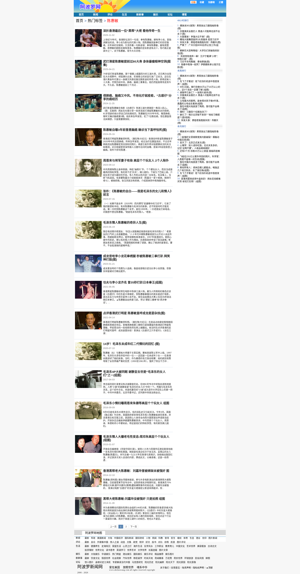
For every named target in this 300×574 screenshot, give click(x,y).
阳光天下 (170, 562)
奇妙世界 (178, 558)
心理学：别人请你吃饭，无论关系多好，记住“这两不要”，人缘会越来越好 (198, 146)
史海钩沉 (106, 546)
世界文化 (99, 550)
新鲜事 (140, 14)
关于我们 (164, 567)
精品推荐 (159, 554)
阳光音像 (191, 562)
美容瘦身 (201, 546)
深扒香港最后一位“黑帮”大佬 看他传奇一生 (131, 30)
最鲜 (87, 558)
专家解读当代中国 (121, 562)
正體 (221, 2)
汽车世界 (127, 558)
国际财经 (139, 538)
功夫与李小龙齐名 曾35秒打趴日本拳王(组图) (133, 282)
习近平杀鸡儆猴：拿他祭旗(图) (195, 61)
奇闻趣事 (159, 558)
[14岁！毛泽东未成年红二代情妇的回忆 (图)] (88, 351)
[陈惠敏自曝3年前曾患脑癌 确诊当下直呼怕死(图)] (88, 137)
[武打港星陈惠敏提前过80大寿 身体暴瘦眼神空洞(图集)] (88, 69)
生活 (124, 14)
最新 (87, 538)
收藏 (202, 2)
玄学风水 (148, 546)
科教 (160, 538)
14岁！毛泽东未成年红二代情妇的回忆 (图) (131, 344)
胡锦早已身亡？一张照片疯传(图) (196, 92)
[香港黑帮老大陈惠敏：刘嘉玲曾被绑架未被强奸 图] (88, 478)
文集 (129, 542)
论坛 (170, 14)
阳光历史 (149, 562)
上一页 (113, 526)
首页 (81, 14)
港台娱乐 (127, 554)
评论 (110, 14)
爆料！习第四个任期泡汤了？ (194, 112)
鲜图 (208, 558)
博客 (184, 14)
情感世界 (106, 558)
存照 (166, 542)
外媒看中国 (102, 542)
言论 (93, 542)
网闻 (154, 538)
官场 (167, 538)
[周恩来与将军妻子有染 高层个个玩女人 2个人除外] (88, 168)
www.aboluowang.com (119, 570)
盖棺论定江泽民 (103, 562)
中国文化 (180, 546)
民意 (173, 542)
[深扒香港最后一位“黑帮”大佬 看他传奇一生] (88, 38)
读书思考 (110, 550)
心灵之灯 (127, 546)
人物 (148, 538)
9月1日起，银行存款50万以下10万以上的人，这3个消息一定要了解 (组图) (198, 88)
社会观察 (116, 558)
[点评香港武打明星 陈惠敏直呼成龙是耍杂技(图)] (88, 321)
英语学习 (121, 550)
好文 (148, 542)
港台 (198, 538)
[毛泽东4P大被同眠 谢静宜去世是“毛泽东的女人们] (88, 379)
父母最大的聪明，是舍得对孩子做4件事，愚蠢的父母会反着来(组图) (198, 102)
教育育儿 (169, 546)
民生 (173, 538)
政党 (135, 542)
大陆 (110, 538)
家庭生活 (116, 546)
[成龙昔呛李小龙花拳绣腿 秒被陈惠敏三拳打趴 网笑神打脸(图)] (88, 263)
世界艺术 (131, 550)
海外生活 (137, 546)
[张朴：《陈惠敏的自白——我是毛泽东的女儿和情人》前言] (88, 199)
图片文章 (163, 550)
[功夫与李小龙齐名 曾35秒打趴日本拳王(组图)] (88, 290)
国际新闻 (129, 538)
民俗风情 (199, 558)
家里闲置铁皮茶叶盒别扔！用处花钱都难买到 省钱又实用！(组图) (198, 180)
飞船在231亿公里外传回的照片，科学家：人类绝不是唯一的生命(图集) (199, 157)
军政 (93, 538)
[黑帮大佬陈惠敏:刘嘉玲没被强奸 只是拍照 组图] (88, 506)
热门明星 (116, 554)
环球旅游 (188, 558)
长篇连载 (152, 550)
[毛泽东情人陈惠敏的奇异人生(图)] (88, 230)
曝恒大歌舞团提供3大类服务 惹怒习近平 (199, 39)
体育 (185, 538)
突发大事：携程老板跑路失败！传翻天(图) (200, 42)
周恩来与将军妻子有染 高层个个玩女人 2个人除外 (136, 160)
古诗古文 (212, 546)
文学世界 (142, 550)
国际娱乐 (137, 554)
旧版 (193, 2)
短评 (141, 542)
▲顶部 (209, 567)
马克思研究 (137, 562)
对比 (160, 542)
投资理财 (89, 550)
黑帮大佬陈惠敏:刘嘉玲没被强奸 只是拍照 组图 (134, 498)
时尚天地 (148, 558)
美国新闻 (101, 538)
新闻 (95, 14)
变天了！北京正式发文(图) (192, 142)
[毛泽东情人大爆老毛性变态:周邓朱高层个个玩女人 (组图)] (88, 444)
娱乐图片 (169, 554)
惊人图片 (89, 562)
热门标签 (95, 21)
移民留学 (137, 558)
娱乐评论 (148, 554)
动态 (123, 542)
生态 (192, 538)
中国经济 (118, 538)
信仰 (204, 538)
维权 (179, 538)
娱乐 (155, 14)
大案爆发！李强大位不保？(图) (195, 36)
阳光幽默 (159, 562)
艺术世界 (191, 546)
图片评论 (181, 542)
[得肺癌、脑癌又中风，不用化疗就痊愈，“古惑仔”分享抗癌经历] (88, 103)
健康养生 (95, 546)
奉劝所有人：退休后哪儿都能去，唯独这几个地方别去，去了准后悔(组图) (198, 169)
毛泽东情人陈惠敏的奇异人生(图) (125, 222)
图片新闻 (212, 538)
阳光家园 (181, 562)
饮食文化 (95, 558)
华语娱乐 (106, 554)
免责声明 (186, 567)
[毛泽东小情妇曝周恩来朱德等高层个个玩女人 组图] (88, 411)
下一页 (133, 526)
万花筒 (168, 558)
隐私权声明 (198, 567)
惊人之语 (114, 542)
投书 (154, 542)
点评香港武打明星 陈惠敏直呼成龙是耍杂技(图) (134, 313)
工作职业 (159, 546)
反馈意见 (175, 567)
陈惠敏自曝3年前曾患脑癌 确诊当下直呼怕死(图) (135, 129)
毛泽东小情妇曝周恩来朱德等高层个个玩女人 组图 (136, 403)
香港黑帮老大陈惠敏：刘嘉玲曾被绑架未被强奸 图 (136, 470)
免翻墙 (211, 2)
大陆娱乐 (95, 554)
